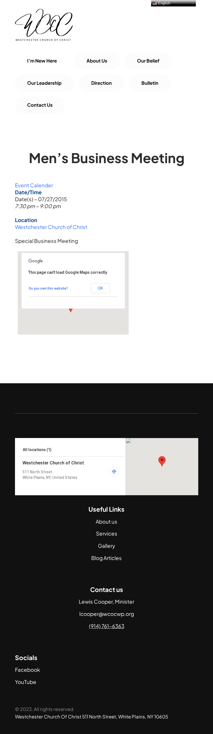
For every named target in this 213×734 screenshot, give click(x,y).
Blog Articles (106, 558)
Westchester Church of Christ (51, 227)
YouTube (25, 682)
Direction (101, 83)
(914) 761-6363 (106, 626)
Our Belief (148, 61)
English (163, 3)
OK (100, 288)
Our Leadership (44, 83)
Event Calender (34, 185)
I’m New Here (42, 61)
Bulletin (149, 83)
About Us (97, 61)
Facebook (27, 669)
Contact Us (40, 105)
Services (106, 533)
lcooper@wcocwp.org (106, 614)
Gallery (106, 546)
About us (106, 521)
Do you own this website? (48, 288)
